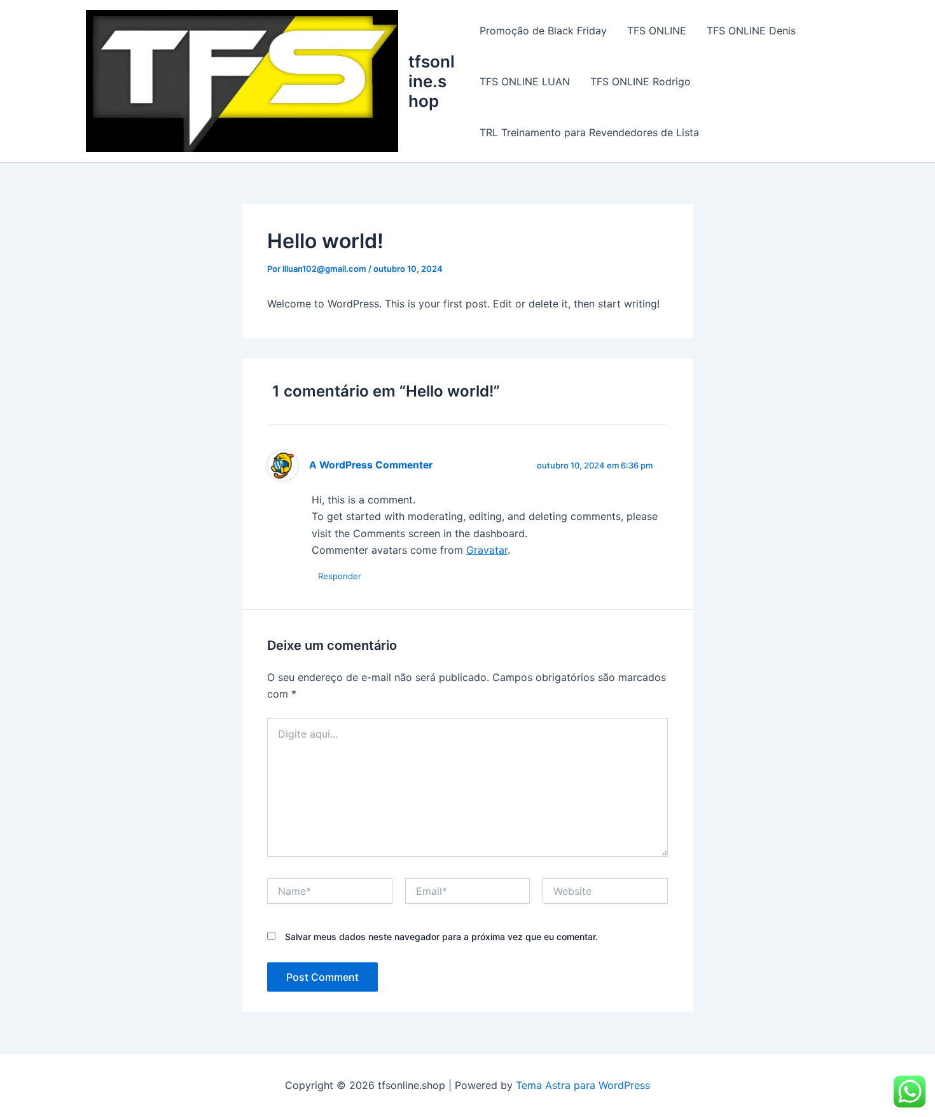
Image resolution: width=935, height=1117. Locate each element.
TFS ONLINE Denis (751, 30)
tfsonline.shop (431, 81)
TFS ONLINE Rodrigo (640, 81)
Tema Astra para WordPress (583, 1085)
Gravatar (487, 550)
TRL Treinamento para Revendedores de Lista (589, 132)
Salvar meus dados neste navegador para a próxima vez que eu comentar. (441, 936)
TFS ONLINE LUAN (525, 81)
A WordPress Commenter (371, 465)
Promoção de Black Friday (543, 30)
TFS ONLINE (656, 30)
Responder (339, 576)
